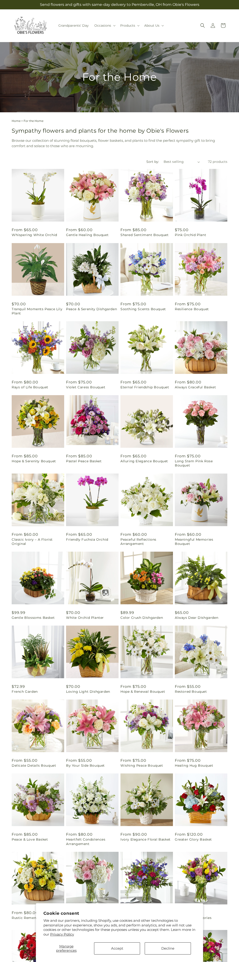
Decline (167, 948)
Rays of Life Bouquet (30, 387)
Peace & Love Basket (30, 839)
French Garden (25, 691)
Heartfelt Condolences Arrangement (85, 841)
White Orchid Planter (85, 618)
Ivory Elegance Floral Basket (145, 839)
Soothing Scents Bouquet (143, 309)
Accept (117, 948)
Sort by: (152, 162)
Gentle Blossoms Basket (33, 618)
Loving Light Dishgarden (88, 691)
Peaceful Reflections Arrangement (138, 541)
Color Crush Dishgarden (141, 618)
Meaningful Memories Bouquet (194, 541)
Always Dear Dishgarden (196, 618)
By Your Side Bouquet (85, 765)
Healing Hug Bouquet (194, 765)
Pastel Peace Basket (84, 461)
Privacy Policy (62, 934)
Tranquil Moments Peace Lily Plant (37, 311)
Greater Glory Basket (193, 839)
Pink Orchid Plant (190, 235)
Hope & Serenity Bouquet (34, 461)
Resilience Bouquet (192, 309)
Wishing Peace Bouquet (141, 765)
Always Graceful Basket (195, 387)
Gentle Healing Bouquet (87, 235)
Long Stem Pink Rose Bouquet (194, 463)
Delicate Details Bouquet (34, 765)
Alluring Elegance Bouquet (144, 461)
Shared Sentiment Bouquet (144, 235)
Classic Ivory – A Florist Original (32, 541)
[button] (104, 25)
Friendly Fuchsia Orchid (87, 539)
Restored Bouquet (191, 691)
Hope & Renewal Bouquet (142, 691)
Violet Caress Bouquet (85, 387)
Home (16, 121)
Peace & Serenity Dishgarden (91, 309)
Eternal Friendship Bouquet (144, 387)
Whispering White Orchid (34, 235)
